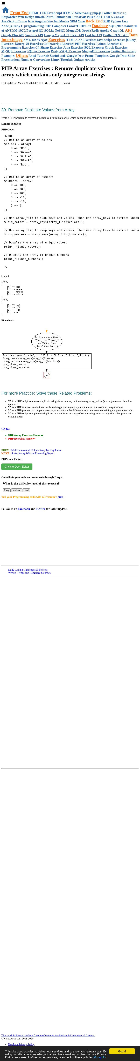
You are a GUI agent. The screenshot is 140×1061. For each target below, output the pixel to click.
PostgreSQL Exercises (66, 51)
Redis (95, 30)
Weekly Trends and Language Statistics (29, 572)
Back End (94, 21)
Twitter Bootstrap (114, 13)
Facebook (24, 508)
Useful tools (58, 55)
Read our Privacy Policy (21, 1044)
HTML (34, 13)
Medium (16, 490)
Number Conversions (35, 59)
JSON (36, 40)
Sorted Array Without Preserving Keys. (32, 453)
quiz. (60, 496)
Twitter (40, 508)
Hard (26, 490)
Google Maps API (56, 35)
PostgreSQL (35, 30)
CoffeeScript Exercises (58, 43)
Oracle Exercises (116, 47)
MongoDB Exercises (96, 51)
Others (22, 55)
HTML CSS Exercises (81, 40)
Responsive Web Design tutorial (23, 17)
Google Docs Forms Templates (88, 55)
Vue (50, 21)
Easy (6, 490)
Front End (19, 12)
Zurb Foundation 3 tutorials (66, 17)
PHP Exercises (85, 43)
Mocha (64, 21)
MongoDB (73, 30)
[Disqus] (70, 723)
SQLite (49, 30)
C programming (32, 26)
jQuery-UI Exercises (29, 43)
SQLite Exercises (38, 51)
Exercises (56, 39)
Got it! (122, 1051)
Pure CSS (93, 17)
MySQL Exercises (13, 51)
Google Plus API (12, 35)
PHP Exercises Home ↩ (21, 438)
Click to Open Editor (17, 466)
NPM (73, 21)
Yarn (81, 21)
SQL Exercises (94, 47)
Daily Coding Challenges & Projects (27, 569)
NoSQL (60, 30)
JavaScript (54, 13)
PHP (106, 21)
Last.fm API (93, 35)
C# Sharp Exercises (48, 47)
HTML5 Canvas (112, 17)
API (128, 30)
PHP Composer (55, 26)
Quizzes (79, 59)
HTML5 (68, 13)
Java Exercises (73, 47)
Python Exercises (107, 43)
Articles (90, 59)
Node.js (6, 26)
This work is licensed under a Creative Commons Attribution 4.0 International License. (48, 1035)
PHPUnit (85, 26)
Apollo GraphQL (112, 30)
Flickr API (76, 35)
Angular (41, 21)
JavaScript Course (14, 21)
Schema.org (83, 13)
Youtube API (34, 35)
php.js (96, 13)
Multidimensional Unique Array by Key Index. (36, 450)
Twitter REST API (116, 35)
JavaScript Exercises (111, 40)
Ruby (16, 26)
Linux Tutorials (62, 59)
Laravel (72, 26)
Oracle (86, 30)
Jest (56, 21)
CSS (43, 13)
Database (100, 25)
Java (125, 21)
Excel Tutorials (39, 55)
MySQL (20, 30)
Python (116, 21)
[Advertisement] (41, 97)
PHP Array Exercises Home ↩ (25, 435)
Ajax (44, 40)
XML (27, 40)
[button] (70, 3)
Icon (31, 21)
